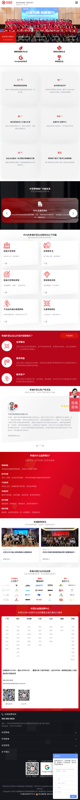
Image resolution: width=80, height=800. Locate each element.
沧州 (29, 645)
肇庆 (7, 649)
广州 (7, 627)
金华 (18, 652)
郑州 (72, 641)
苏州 (40, 627)
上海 (72, 627)
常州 (40, 641)
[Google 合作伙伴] (47, 768)
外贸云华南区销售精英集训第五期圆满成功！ (19, 552)
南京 (40, 638)
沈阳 (72, 652)
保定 (29, 638)
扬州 (40, 630)
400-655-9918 (8, 680)
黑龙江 (73, 659)
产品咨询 (69, 336)
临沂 (50, 638)
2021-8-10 (46, 549)
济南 (50, 634)
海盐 (18, 649)
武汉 (72, 630)
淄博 (50, 641)
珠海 (7, 638)
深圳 (7, 630)
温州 (18, 630)
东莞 (7, 634)
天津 (29, 630)
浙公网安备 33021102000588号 (49, 794)
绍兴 (18, 641)
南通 (40, 645)
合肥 (72, 649)
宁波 (18, 627)
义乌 (18, 656)
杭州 (18, 638)
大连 (72, 656)
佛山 (7, 641)
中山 (7, 645)
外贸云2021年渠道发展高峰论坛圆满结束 (58, 552)
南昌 (72, 645)
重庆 (72, 634)
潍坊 (50, 630)
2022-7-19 (6, 549)
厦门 (62, 627)
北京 (29, 627)
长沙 (72, 638)
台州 (18, 634)
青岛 (50, 627)
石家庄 (29, 634)
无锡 (40, 634)
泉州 (62, 630)
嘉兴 (18, 645)
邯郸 (29, 641)
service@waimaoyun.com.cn (14, 683)
